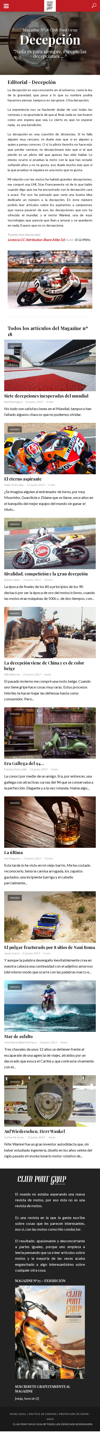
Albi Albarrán (12, 674)
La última (13, 852)
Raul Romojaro (13, 402)
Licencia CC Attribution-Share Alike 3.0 (36, 240)
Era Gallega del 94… (24, 763)
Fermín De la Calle (15, 769)
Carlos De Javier (14, 1137)
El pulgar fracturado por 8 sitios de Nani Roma (49, 947)
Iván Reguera (12, 858)
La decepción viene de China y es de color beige (44, 665)
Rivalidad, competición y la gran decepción (46, 574)
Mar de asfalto (18, 1036)
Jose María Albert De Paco (20, 1042)
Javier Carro (11, 953)
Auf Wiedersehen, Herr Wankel (34, 1131)
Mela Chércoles (14, 485)
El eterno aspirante (23, 479)
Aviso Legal (18, 1414)
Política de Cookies (43, 1414)
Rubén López (12, 579)
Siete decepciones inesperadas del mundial (46, 396)
